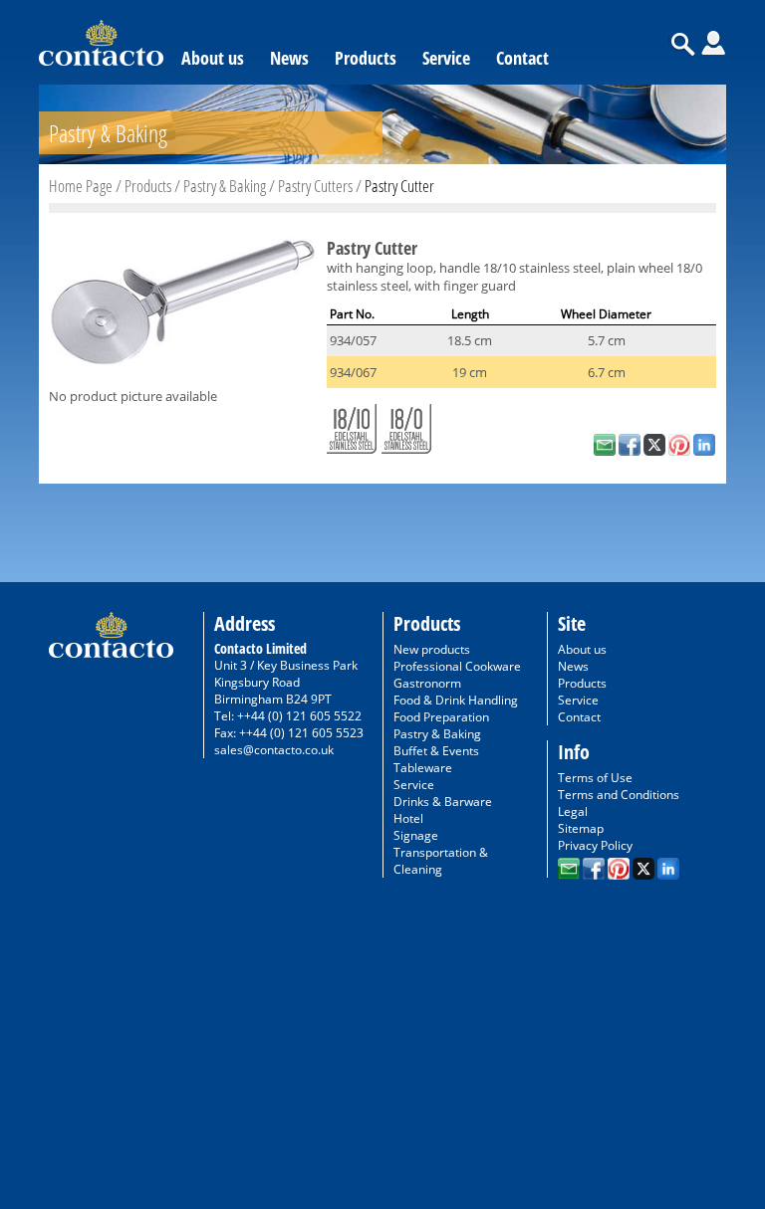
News (289, 58)
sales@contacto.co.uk (274, 749)
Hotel (408, 818)
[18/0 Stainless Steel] (406, 425)
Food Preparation (441, 716)
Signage (415, 835)
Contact (522, 58)
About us (212, 58)
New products (431, 649)
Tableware (422, 767)
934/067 (353, 372)
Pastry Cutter (399, 185)
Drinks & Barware (442, 801)
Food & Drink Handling (455, 700)
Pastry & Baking (224, 185)
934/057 (353, 340)
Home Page (81, 185)
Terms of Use (595, 777)
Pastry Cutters (315, 185)
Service (446, 58)
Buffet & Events (436, 750)
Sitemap (581, 828)
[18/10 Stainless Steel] (352, 425)
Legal (573, 811)
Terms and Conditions (618, 794)
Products (365, 58)
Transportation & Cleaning (440, 861)
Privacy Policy (595, 845)
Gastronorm (427, 683)
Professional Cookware (457, 666)
